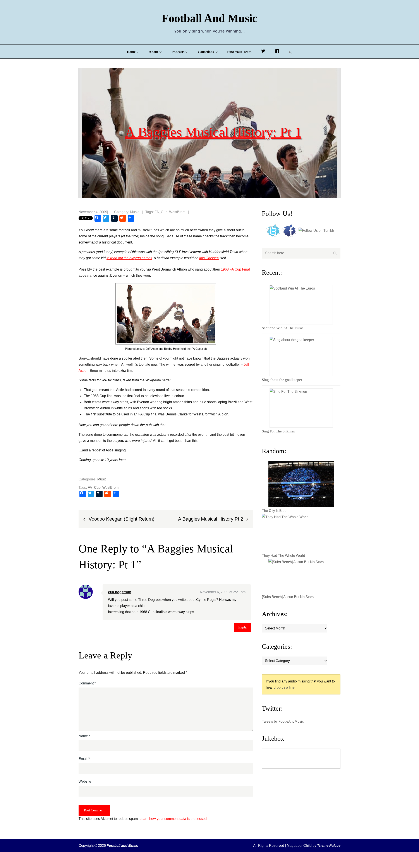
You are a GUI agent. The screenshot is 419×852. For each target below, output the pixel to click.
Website (85, 781)
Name (84, 736)
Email (84, 759)
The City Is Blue (274, 511)
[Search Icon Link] (291, 52)
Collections (206, 52)
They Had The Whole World (283, 555)
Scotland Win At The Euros (283, 328)
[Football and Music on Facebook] (277, 51)
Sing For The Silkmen (278, 431)
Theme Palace (328, 845)
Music (134, 212)
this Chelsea (209, 258)
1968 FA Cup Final (235, 269)
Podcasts (178, 52)
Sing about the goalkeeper (282, 380)
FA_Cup (161, 212)
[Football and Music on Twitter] (263, 51)
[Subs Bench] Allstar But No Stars (288, 597)
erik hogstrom (119, 592)
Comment (87, 683)
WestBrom (177, 212)
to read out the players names (129, 258)
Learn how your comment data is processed (173, 819)
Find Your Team (239, 52)
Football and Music (209, 18)
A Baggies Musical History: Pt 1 (213, 131)
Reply (242, 627)
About (153, 52)
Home (131, 52)
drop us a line (284, 687)
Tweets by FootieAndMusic (283, 721)
